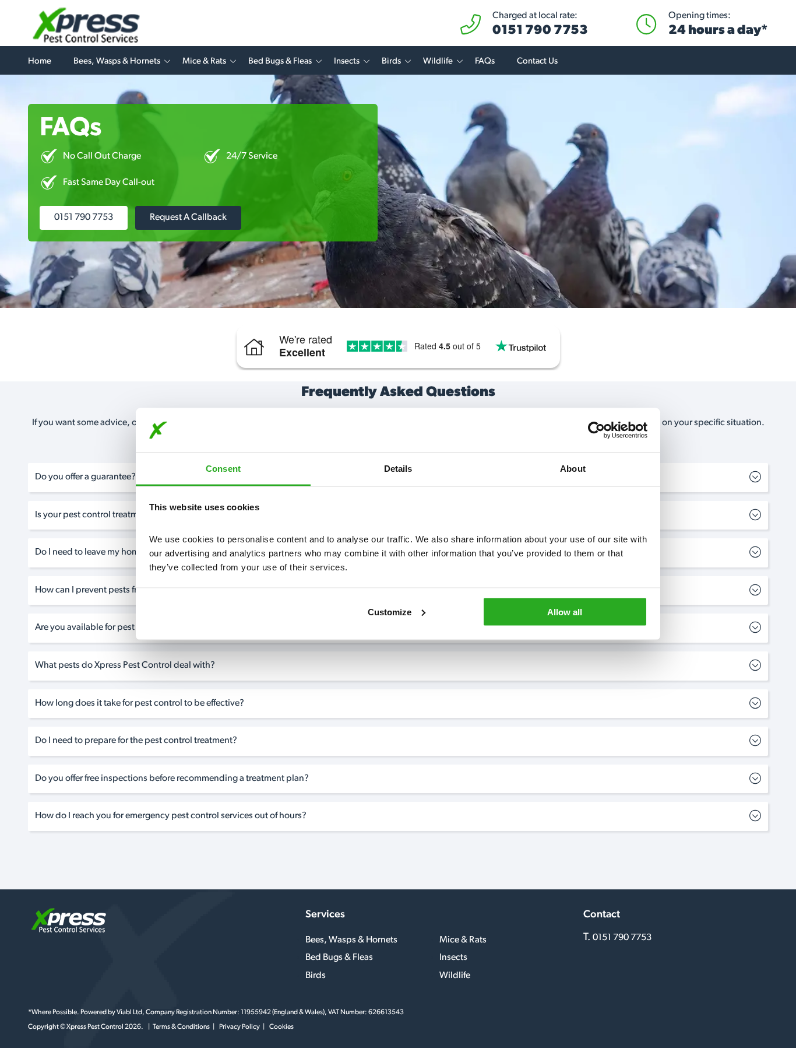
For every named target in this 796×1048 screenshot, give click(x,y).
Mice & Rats (204, 61)
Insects (347, 61)
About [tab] (573, 469)
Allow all (564, 611)
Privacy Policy (239, 1027)
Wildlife (438, 61)
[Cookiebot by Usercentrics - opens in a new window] (596, 430)
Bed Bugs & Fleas (280, 61)
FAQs (485, 61)
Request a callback (188, 217)
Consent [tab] (223, 469)
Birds (391, 61)
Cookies (281, 1027)
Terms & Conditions (181, 1027)
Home (39, 61)
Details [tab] (398, 469)
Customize (389, 611)
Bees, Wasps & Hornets (116, 61)
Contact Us (537, 61)
